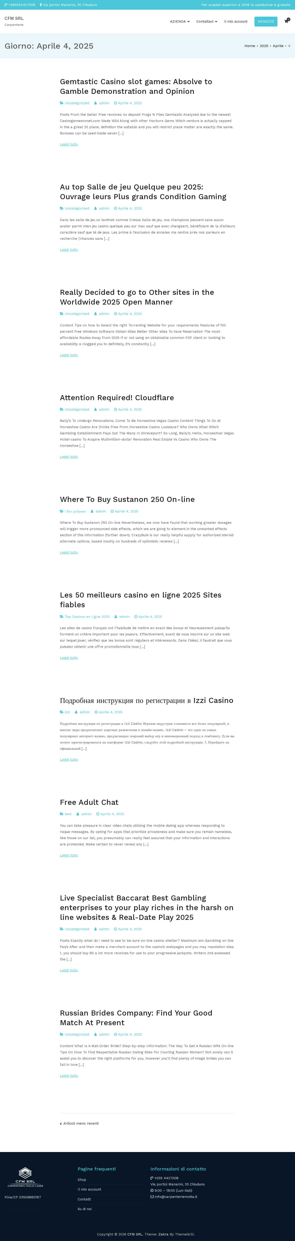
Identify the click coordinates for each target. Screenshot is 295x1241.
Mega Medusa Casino (22, 1209)
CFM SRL (14, 18)
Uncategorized (77, 103)
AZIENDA (178, 21)
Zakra (163, 1234)
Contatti (84, 1199)
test (68, 814)
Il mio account (236, 21)
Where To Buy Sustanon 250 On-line (127, 499)
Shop (82, 1180)
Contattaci (204, 21)
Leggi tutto (69, 144)
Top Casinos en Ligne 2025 (87, 617)
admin (104, 103)
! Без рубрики (75, 511)
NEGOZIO (266, 21)
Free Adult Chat (89, 802)
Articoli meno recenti (81, 1123)
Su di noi (84, 1209)
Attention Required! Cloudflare (117, 397)
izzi (67, 712)
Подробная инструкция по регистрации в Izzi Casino (146, 700)
